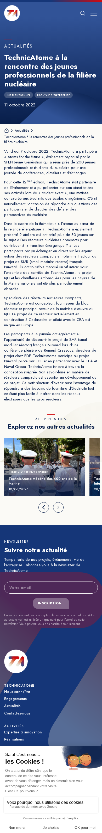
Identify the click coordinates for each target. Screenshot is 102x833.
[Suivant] (58, 507)
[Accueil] (6, 130)
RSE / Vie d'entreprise (53, 95)
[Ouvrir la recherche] (82, 13)
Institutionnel (18, 95)
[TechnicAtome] (12, 13)
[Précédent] (43, 507)
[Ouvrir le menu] (93, 13)
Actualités (22, 130)
